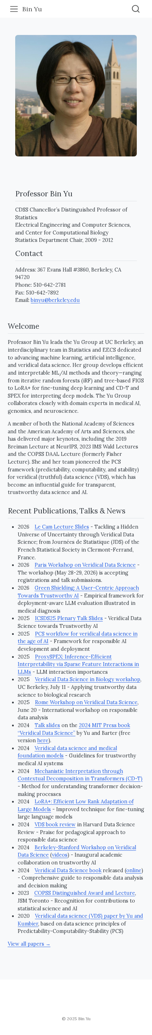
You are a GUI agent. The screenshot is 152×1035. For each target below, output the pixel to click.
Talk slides (47, 725)
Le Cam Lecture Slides (62, 527)
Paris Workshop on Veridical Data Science (85, 565)
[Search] (135, 9)
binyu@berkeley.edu (55, 300)
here (42, 740)
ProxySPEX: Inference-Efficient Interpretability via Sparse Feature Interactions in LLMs (78, 664)
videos (60, 855)
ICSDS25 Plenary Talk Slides (69, 618)
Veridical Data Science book (68, 870)
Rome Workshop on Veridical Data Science (86, 702)
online (133, 870)
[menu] (14, 9)
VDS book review (55, 824)
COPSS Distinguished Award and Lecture (84, 893)
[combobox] (136, 9)
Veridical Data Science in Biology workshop (87, 679)
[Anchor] (77, 193)
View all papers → (29, 944)
